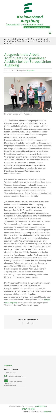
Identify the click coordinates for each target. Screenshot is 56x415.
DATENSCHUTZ (28, 409)
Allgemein (30, 71)
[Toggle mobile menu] (50, 32)
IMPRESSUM (40, 406)
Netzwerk (48, 412)
